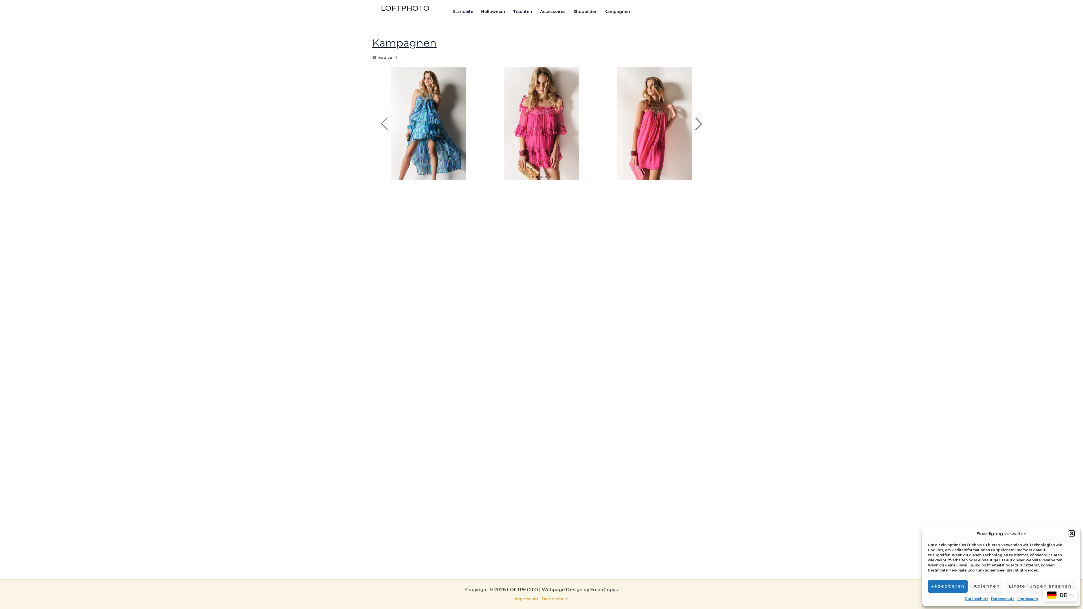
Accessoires (552, 11)
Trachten (522, 11)
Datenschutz (976, 599)
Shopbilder (584, 11)
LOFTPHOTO (405, 8)
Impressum (1027, 599)
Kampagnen (617, 11)
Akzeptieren (948, 586)
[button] (1072, 533)
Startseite (463, 11)
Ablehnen (987, 586)
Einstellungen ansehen (1040, 586)
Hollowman (493, 11)
